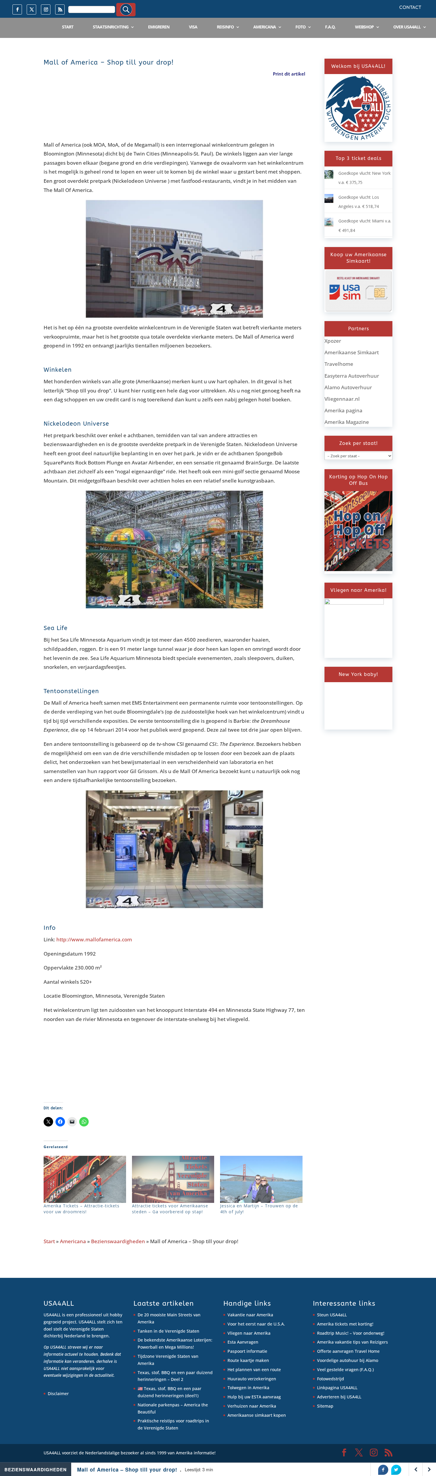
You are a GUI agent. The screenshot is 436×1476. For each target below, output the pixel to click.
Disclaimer (58, 1393)
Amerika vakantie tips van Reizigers (352, 1342)
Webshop (364, 27)
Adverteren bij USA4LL (339, 1397)
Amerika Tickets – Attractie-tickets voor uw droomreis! (82, 1208)
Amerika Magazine (346, 422)
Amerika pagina (343, 410)
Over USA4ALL (407, 27)
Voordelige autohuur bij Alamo (347, 1360)
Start (67, 27)
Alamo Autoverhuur (348, 387)
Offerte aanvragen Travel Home (348, 1351)
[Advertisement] (152, 110)
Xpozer (332, 340)
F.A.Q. (330, 27)
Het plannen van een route (254, 1369)
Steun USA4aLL (332, 1315)
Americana (264, 27)
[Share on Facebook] (383, 1470)
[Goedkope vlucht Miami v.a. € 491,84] (328, 225)
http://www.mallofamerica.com (94, 939)
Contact (410, 7)
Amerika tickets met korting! (345, 1324)
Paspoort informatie (247, 1351)
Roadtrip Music (332, 1333)
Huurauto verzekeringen (251, 1379)
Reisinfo (225, 27)
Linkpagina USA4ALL (337, 1387)
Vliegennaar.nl (342, 398)
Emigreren (158, 27)
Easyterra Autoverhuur (351, 375)
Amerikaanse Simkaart (351, 352)
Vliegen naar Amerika (248, 1333)
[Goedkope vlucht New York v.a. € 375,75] (328, 177)
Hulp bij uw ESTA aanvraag (254, 1397)
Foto (300, 27)
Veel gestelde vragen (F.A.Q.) (345, 1369)
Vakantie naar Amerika (250, 1315)
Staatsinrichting (110, 27)
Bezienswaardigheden (118, 1241)
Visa (193, 27)
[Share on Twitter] (396, 1470)
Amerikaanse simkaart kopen (256, 1415)
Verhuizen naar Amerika (251, 1406)
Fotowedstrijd (330, 1379)
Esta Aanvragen (242, 1342)
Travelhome (338, 363)
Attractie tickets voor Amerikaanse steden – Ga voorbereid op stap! (170, 1208)
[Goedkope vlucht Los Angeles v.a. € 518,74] (328, 201)
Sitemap (325, 1406)
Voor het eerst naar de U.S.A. (256, 1324)
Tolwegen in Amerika (248, 1387)
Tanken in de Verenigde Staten (168, 1331)
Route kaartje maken (248, 1360)
